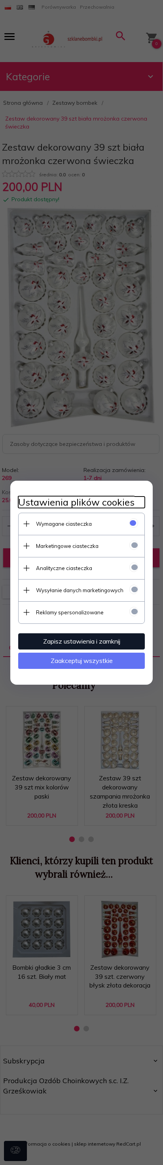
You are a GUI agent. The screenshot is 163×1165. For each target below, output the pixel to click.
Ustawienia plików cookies (76, 502)
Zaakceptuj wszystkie (82, 661)
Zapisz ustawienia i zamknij (81, 641)
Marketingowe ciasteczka (67, 546)
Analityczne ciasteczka (64, 568)
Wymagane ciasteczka (64, 524)
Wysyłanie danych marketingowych (79, 590)
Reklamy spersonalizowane (70, 612)
